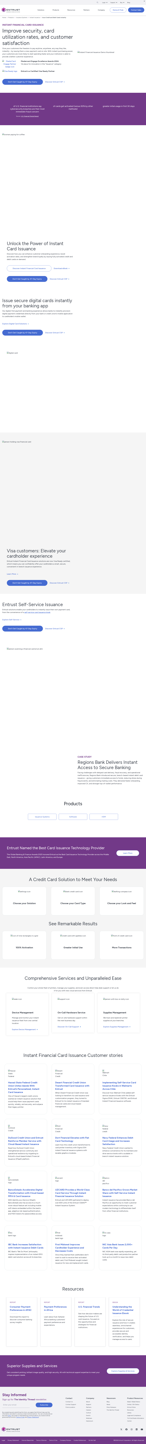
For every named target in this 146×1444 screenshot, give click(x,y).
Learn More (11, 574)
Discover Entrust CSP (54, 82)
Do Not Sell (92, 1440)
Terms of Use (20, 1417)
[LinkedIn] (136, 1429)
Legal (3, 1440)
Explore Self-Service (10, 620)
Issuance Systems (21, 17)
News (108, 1404)
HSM (104, 817)
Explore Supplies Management (115, 1027)
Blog (128, 2)
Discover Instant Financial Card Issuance (29, 268)
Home (4, 17)
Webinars (89, 1418)
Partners (88, 1407)
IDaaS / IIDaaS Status (133, 1402)
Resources (130, 1410)
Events (88, 1415)
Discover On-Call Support (68, 1027)
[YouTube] (141, 1429)
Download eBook (61, 268)
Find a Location (70, 1407)
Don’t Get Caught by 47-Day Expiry (22, 82)
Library (129, 1413)
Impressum (89, 1421)
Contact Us (69, 1402)
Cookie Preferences (80, 1440)
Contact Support (71, 1404)
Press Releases (111, 1407)
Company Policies (65, 1440)
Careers (88, 1410)
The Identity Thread (113, 1410)
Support (88, 1404)
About (88, 1402)
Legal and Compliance (134, 1415)
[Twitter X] (121, 1429)
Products (11, 17)
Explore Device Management (24, 1029)
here (9, 1415)
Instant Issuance (35, 17)
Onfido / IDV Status (133, 1404)
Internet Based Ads (28, 1440)
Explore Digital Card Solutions (14, 324)
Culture (88, 1413)
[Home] (11, 10)
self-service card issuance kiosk (37, 612)
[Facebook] (126, 1429)
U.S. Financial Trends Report (30, 116)
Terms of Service (41, 1440)
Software (73, 817)
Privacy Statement (33, 1417)
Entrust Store (131, 1407)
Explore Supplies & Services (122, 1371)
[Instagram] (131, 1429)
